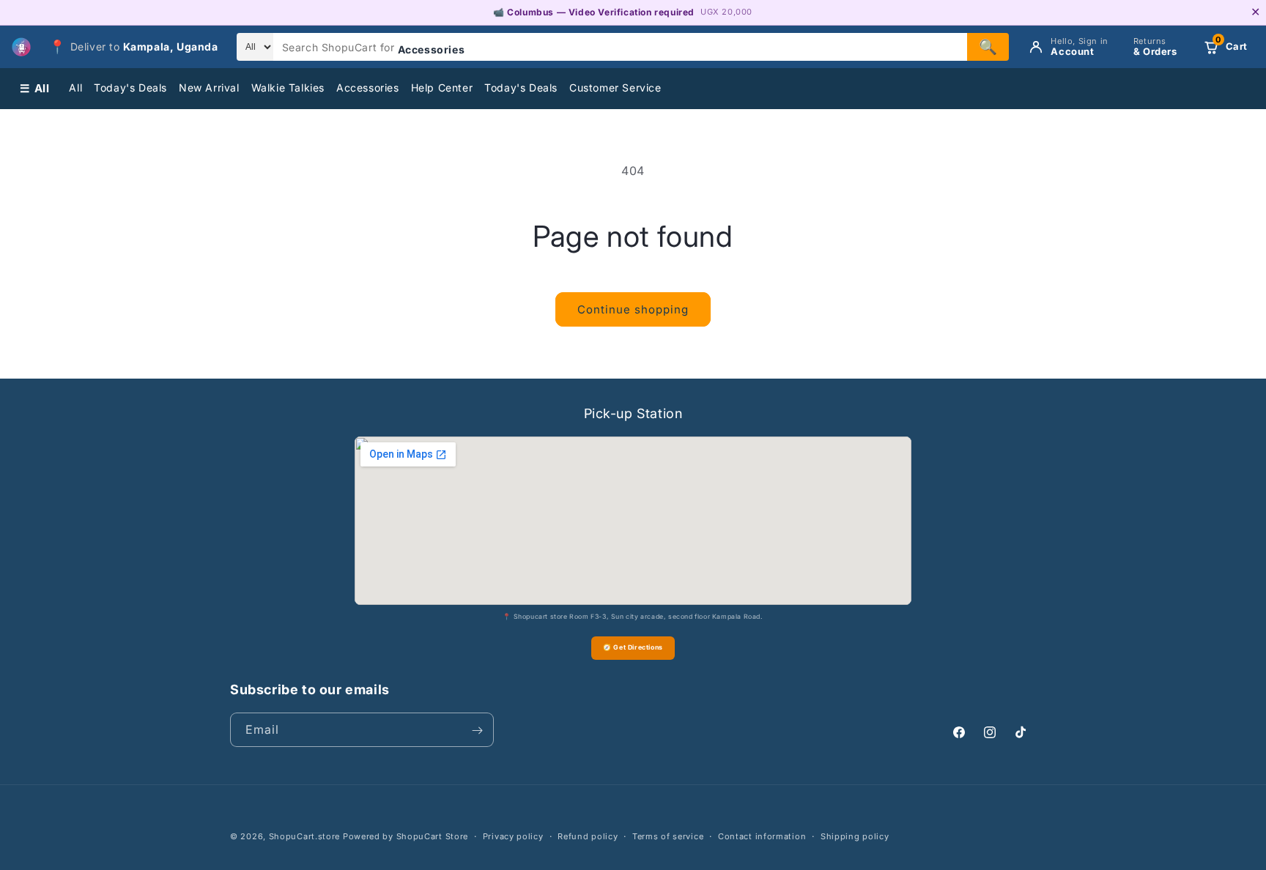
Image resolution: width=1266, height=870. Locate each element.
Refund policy (588, 835)
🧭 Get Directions (633, 646)
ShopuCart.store (305, 836)
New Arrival (209, 87)
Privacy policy (513, 835)
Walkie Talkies (288, 87)
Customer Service (615, 87)
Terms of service (667, 835)
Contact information (762, 835)
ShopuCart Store (432, 836)
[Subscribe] (477, 730)
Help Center (442, 87)
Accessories (367, 87)
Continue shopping (633, 309)
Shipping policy (855, 835)
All (75, 87)
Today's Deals (130, 87)
